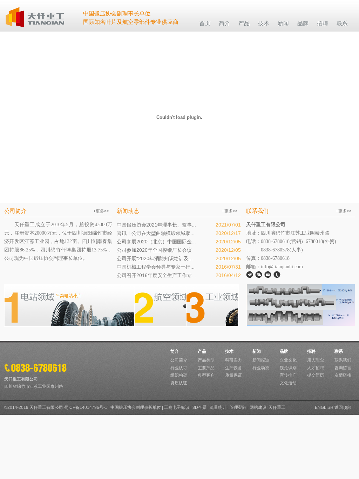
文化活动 (288, 382)
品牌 (284, 351)
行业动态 (260, 367)
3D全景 (199, 407)
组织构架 (178, 375)
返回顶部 (342, 407)
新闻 (256, 351)
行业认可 (178, 367)
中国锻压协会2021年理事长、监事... (156, 225)
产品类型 (206, 360)
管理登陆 (238, 407)
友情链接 (342, 375)
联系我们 (342, 360)
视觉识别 (288, 367)
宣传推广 (288, 375)
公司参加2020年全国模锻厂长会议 (154, 250)
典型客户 (206, 375)
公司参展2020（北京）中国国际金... (156, 241)
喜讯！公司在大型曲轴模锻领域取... (156, 233)
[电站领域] (69, 324)
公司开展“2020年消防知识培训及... (155, 258)
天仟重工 (277, 407)
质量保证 (233, 375)
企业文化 (288, 360)
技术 (229, 351)
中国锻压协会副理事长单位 (135, 407)
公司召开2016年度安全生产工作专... (156, 275)
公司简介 (178, 360)
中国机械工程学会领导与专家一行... (156, 267)
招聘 (311, 351)
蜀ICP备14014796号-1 (85, 407)
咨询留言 (342, 367)
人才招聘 (315, 367)
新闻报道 (260, 360)
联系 (338, 351)
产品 (202, 351)
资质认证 (178, 382)
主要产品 (206, 367)
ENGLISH (324, 407)
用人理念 (315, 360)
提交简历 (315, 375)
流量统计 (218, 407)
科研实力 (233, 360)
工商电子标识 (176, 407)
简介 (174, 351)
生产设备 (233, 367)
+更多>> (101, 211)
